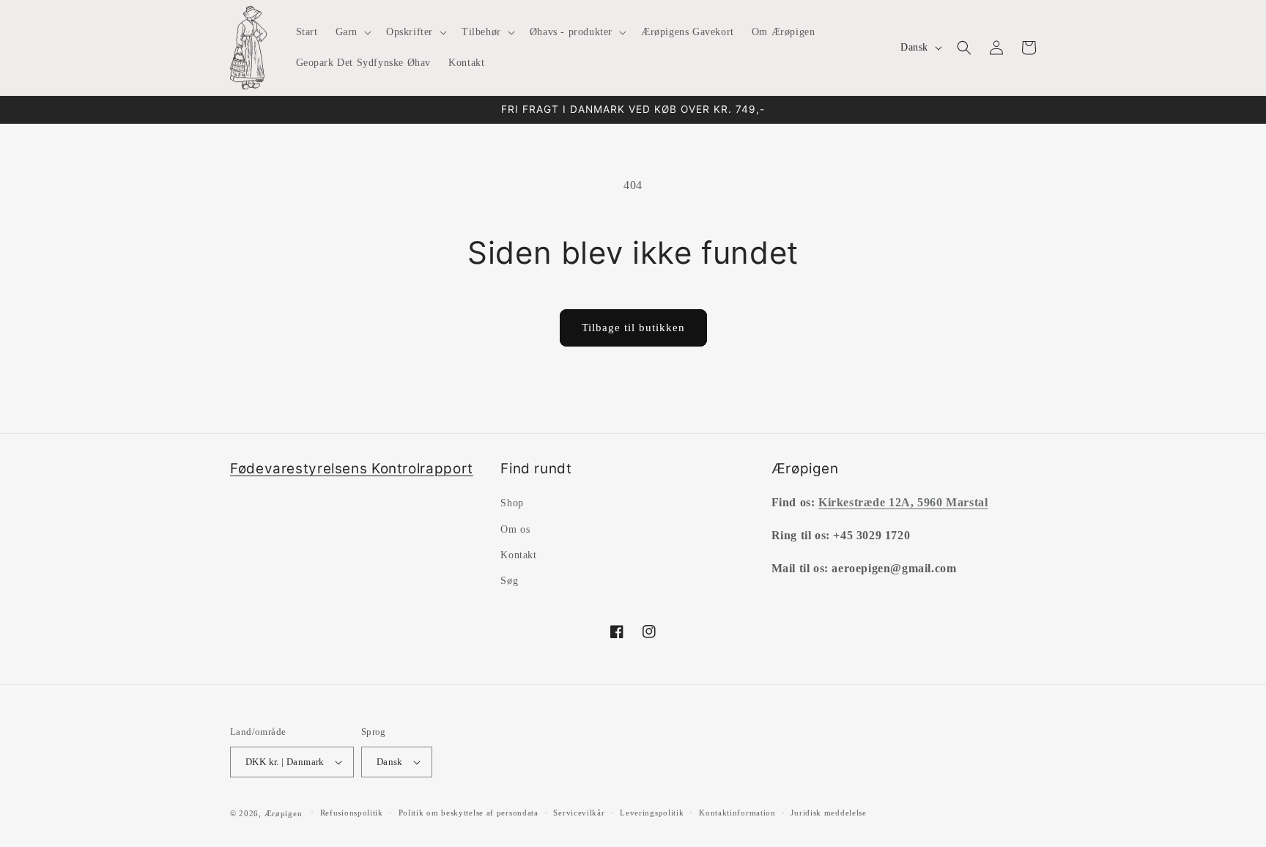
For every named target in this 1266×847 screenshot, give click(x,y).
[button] (352, 32)
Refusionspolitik (351, 812)
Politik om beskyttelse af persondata (468, 812)
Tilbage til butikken (633, 327)
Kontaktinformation (737, 812)
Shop (511, 503)
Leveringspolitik (652, 812)
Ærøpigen (283, 813)
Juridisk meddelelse (828, 812)
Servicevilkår (578, 812)
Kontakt (518, 555)
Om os (515, 529)
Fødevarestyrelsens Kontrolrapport (351, 468)
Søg (509, 580)
